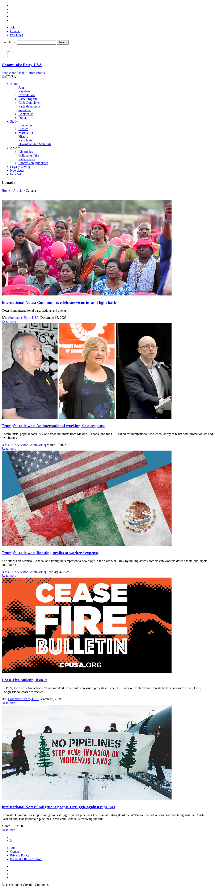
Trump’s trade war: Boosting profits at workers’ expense (50, 553)
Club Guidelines (29, 102)
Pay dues (24, 91)
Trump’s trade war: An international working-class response (53, 426)
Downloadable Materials (34, 144)
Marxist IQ (25, 133)
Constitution (26, 95)
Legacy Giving (20, 166)
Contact (15, 851)
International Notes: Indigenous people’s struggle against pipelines (58, 807)
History (23, 136)
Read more (9, 321)
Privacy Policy (19, 855)
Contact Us (25, 114)
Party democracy (29, 106)
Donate (15, 31)
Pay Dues (16, 35)
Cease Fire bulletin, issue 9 (24, 680)
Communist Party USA (23, 317)
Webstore (24, 110)
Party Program (28, 99)
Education (25, 125)
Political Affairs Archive (26, 859)
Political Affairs (28, 155)
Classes (23, 129)
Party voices (26, 159)
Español (15, 174)
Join (13, 27)
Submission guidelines (33, 163)
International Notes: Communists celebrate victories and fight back (59, 302)
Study (14, 121)
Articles (15, 148)
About (14, 84)
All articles (25, 151)
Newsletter (17, 170)
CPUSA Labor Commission (26, 445)
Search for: (9, 42)
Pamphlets (25, 140)
